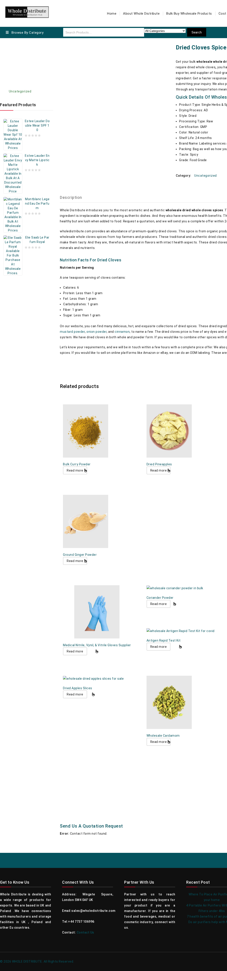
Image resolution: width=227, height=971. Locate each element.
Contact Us (85, 932)
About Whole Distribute (141, 14)
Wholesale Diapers (23, 67)
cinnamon (122, 331)
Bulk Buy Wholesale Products (189, 14)
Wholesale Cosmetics (25, 50)
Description (71, 197)
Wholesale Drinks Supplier (28, 75)
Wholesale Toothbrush (26, 83)
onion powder (96, 331)
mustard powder (72, 331)
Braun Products (21, 58)
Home (111, 14)
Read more (75, 470)
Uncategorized (20, 91)
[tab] (73, 197)
